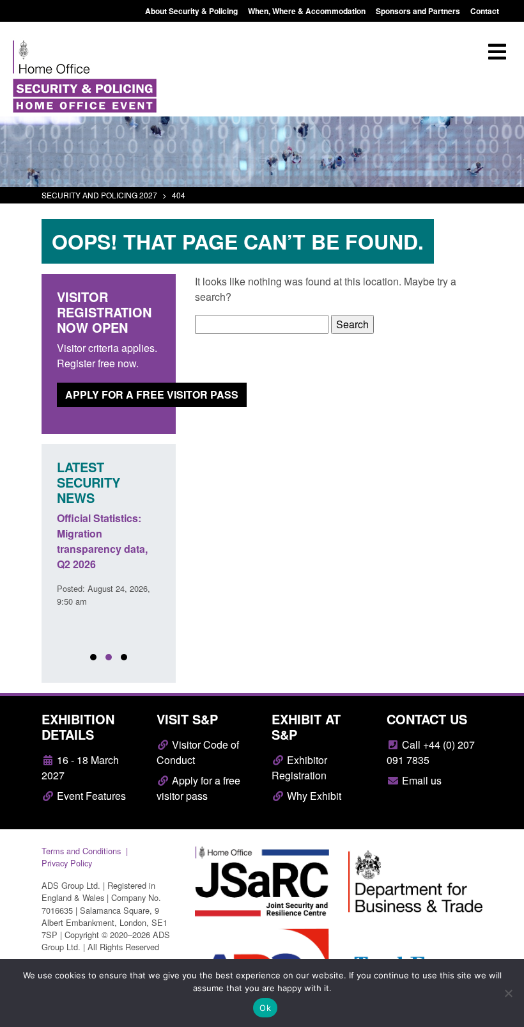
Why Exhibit (312, 795)
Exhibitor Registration (299, 767)
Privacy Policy (67, 863)
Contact (484, 11)
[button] (93, 657)
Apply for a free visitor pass (151, 394)
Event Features (90, 795)
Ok (265, 1008)
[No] (508, 993)
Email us (420, 780)
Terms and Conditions (81, 851)
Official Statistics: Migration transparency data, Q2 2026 (102, 541)
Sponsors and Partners (418, 11)
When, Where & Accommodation (307, 11)
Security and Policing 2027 (99, 194)
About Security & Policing (191, 11)
